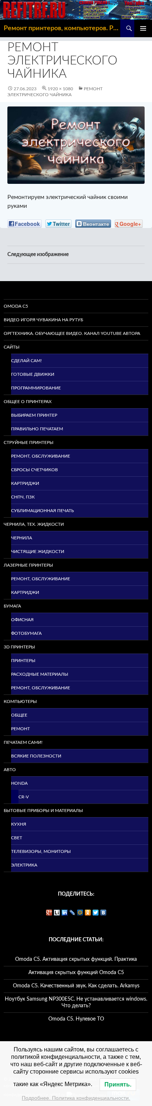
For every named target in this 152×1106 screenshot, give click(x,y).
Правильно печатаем (37, 429)
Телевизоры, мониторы (41, 851)
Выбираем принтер (34, 415)
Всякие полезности (36, 756)
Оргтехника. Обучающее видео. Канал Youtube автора (72, 333)
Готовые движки (32, 374)
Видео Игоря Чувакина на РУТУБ (43, 320)
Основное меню (143, 28)
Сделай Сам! (26, 360)
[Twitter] (96, 912)
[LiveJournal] (72, 912)
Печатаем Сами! (23, 742)
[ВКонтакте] (103, 912)
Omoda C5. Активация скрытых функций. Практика (76, 959)
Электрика (24, 865)
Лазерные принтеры (28, 565)
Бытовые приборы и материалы (43, 810)
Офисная (22, 619)
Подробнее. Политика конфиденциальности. (76, 1098)
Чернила (21, 538)
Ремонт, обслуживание (40, 456)
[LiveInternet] (57, 912)
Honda (19, 783)
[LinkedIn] (65, 912)
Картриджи (25, 483)
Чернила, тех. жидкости (34, 524)
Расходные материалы (39, 674)
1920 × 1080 (60, 89)
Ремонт (20, 729)
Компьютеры (20, 701)
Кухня (18, 824)
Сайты (12, 347)
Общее (19, 715)
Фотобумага (26, 633)
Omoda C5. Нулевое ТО (76, 1019)
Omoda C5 (16, 306)
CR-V (23, 797)
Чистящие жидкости (37, 551)
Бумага (12, 606)
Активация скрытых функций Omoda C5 (76, 972)
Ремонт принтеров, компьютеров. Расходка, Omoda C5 (62, 28)
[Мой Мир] (80, 912)
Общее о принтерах (28, 401)
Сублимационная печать (42, 510)
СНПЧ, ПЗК (23, 497)
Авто (10, 769)
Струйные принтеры (28, 442)
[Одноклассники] (88, 912)
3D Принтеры (19, 647)
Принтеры (23, 660)
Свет (16, 838)
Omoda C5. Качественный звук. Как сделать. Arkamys (76, 985)
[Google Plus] (49, 912)
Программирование (36, 388)
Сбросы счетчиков (34, 470)
